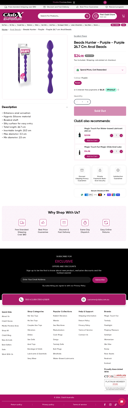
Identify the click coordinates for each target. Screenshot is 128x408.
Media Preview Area (10, 326)
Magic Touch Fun (111, 316)
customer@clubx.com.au (98, 300)
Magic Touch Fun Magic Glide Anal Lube (103, 147)
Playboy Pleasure (111, 330)
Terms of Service (85, 330)
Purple (78, 83)
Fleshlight (108, 325)
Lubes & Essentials (76, 25)
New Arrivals (7, 340)
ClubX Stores (7, 321)
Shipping (90, 60)
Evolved (107, 363)
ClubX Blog (6, 335)
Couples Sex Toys (35, 325)
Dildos (36, 25)
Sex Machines (59, 325)
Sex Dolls (44, 25)
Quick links (7, 312)
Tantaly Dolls (58, 344)
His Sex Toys (33, 321)
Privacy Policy (84, 325)
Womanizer (109, 339)
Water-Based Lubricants (63, 358)
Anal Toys (52, 25)
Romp (106, 349)
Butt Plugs (57, 349)
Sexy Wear (88, 25)
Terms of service (80, 405)
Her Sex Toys (33, 316)
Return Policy (84, 321)
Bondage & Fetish (63, 25)
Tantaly (107, 321)
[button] (123, 16)
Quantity (78, 96)
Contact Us (83, 335)
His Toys (12, 25)
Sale (123, 25)
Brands (96, 25)
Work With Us (7, 354)
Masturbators (58, 330)
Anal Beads (15, 30)
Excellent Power (80, 36)
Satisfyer (108, 335)
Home (5, 30)
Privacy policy (48, 405)
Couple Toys (20, 25)
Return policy (16, 405)
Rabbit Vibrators (60, 316)
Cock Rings (57, 335)
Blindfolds (57, 354)
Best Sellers (115, 25)
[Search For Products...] (87, 16)
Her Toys (4, 25)
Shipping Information (87, 316)
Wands (56, 321)
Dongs (55, 339)
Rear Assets (109, 354)
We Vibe (107, 344)
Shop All (5, 330)
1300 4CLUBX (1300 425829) (37, 300)
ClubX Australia (67, 397)
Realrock (108, 358)
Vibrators (29, 25)
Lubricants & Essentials (37, 354)
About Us (5, 316)
